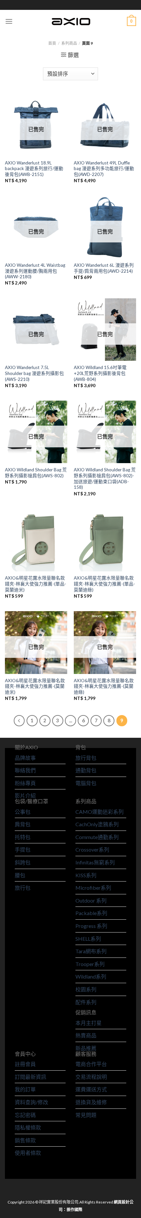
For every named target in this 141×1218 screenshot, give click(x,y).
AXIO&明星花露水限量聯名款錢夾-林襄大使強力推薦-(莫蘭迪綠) (104, 686)
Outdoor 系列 (91, 900)
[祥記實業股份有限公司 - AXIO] (70, 21)
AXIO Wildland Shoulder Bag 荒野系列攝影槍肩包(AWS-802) (36, 472)
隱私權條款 (28, 1127)
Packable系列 (91, 913)
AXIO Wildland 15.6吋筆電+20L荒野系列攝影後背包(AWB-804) (100, 373)
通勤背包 (85, 770)
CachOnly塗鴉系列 (97, 824)
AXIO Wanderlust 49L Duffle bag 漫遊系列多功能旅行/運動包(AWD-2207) (104, 168)
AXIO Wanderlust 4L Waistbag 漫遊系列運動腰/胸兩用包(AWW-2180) (35, 270)
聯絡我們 (25, 770)
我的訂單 (25, 1089)
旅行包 (22, 887)
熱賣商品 (85, 1035)
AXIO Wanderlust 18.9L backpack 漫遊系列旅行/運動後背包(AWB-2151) (34, 168)
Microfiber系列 (93, 887)
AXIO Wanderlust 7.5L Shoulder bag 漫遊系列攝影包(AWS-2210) (34, 373)
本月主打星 (88, 1023)
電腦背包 (85, 783)
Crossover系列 (92, 849)
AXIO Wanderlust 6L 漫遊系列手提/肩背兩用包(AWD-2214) (104, 268)
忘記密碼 (25, 1115)
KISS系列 (85, 875)
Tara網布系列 (91, 951)
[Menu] (9, 21)
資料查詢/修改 (31, 1102)
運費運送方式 (91, 1089)
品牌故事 (25, 758)
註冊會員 (25, 1064)
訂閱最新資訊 (30, 1077)
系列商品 (69, 43)
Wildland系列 (90, 976)
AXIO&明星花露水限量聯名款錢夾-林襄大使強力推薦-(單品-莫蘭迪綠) (104, 583)
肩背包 (22, 824)
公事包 (22, 811)
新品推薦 (85, 1048)
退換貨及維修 (91, 1102)
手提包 (22, 849)
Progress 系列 (91, 926)
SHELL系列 (88, 938)
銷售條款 (25, 1140)
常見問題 (85, 1115)
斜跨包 (22, 862)
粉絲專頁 (25, 783)
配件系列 (85, 1002)
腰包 (20, 875)
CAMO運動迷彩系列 (99, 811)
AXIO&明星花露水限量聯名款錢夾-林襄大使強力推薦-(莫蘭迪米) (35, 686)
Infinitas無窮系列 (95, 862)
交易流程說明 (91, 1077)
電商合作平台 (91, 1064)
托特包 (22, 837)
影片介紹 (25, 795)
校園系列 (85, 989)
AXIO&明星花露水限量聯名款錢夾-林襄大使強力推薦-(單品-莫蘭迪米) (35, 583)
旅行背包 (85, 758)
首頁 (52, 43)
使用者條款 (28, 1153)
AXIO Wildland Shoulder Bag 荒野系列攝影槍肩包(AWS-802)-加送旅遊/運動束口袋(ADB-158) (105, 478)
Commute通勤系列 (97, 837)
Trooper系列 (90, 964)
